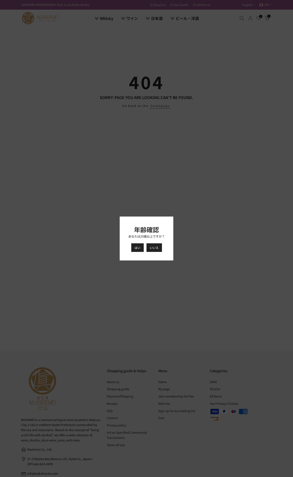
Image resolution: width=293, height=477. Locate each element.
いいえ (154, 247)
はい (137, 247)
